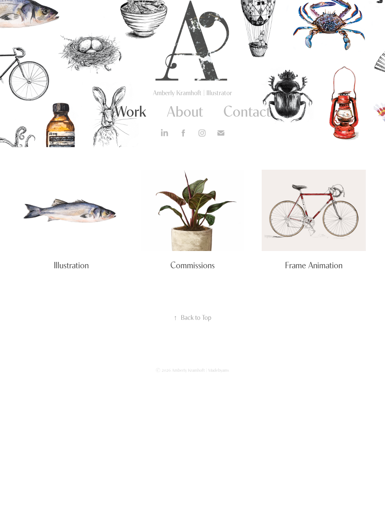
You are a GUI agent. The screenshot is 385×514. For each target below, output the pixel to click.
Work (131, 110)
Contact (247, 110)
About (185, 110)
